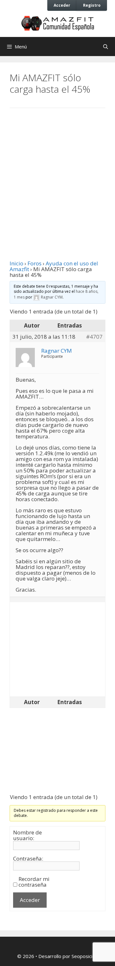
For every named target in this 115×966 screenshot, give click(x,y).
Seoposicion (85, 956)
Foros (34, 263)
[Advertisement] (57, 178)
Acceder (62, 5)
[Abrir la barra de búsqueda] (105, 46)
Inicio (16, 263)
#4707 (94, 337)
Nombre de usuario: (27, 835)
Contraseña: (28, 858)
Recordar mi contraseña (34, 882)
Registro (92, 5)
